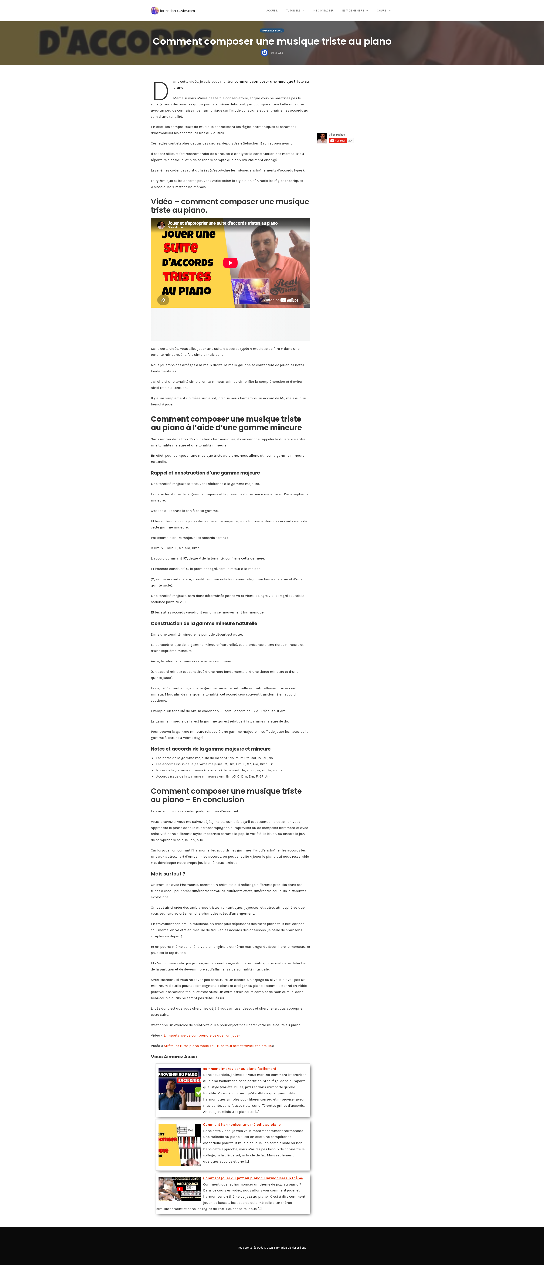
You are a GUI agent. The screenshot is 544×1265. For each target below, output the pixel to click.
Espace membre (353, 10)
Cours (382, 10)
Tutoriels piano (272, 30)
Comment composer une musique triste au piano (272, 41)
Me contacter (323, 10)
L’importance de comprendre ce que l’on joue (201, 1035)
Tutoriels (293, 10)
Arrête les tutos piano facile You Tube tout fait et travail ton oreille (218, 1046)
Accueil (272, 10)
